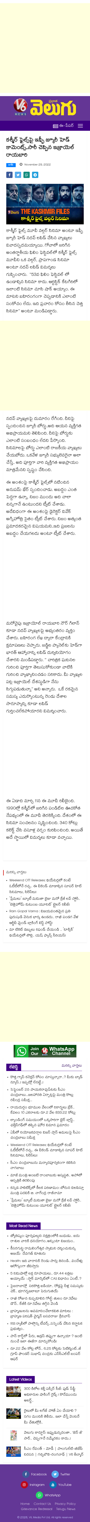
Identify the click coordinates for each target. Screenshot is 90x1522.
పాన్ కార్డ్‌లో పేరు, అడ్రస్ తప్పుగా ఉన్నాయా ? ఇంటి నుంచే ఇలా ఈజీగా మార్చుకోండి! (46, 1339)
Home (25, 1504)
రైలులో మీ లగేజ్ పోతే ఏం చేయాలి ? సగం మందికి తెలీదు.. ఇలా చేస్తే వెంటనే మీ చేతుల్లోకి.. (52, 1417)
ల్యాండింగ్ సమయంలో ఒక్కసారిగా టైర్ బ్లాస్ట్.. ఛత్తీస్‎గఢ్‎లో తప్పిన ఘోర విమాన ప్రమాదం (42, 1123)
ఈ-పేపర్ (66, 126)
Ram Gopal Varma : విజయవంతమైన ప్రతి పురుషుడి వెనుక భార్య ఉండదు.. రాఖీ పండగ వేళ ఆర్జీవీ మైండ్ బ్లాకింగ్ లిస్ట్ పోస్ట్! (43, 917)
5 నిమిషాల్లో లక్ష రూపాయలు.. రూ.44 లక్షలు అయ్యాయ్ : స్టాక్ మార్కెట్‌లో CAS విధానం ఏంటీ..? (45, 1276)
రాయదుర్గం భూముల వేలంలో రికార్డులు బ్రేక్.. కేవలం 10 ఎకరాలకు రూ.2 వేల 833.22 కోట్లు (43, 1110)
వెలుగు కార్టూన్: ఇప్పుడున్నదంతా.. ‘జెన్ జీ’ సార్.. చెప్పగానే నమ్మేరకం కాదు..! (53, 1436)
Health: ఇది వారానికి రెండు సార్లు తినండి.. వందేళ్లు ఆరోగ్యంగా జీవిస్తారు (46, 1264)
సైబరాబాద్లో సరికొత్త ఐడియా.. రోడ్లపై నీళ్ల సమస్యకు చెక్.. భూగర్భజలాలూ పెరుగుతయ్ (47, 1289)
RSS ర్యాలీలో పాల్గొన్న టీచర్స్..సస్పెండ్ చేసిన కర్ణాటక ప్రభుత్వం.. (46, 1326)
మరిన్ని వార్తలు (72, 1066)
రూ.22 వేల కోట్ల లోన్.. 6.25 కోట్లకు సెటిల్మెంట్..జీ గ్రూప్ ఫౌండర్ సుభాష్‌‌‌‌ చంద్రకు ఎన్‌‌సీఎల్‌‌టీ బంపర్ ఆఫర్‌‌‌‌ (45, 1354)
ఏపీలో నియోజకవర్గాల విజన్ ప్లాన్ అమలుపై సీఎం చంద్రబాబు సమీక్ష (45, 1135)
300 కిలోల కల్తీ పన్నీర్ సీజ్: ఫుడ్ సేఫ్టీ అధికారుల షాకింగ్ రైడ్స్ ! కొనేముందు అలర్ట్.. (50, 1395)
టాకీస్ (11, 165)
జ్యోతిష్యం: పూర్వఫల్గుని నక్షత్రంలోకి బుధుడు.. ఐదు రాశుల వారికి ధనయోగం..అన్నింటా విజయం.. (45, 1239)
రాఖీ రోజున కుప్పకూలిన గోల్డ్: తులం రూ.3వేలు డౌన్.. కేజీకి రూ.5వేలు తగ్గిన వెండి (43, 1301)
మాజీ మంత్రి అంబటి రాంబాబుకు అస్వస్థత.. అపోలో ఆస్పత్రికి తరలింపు (46, 1178)
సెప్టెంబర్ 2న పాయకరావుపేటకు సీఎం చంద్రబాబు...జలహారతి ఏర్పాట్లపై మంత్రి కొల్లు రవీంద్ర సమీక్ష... (41, 1095)
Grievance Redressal (36, 1510)
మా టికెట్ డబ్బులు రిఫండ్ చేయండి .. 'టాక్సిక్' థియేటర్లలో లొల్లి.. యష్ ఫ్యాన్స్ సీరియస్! (41, 933)
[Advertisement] (45, 48)
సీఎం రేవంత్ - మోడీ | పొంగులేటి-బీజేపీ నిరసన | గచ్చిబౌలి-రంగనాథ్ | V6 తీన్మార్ (54, 1452)
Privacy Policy (65, 1504)
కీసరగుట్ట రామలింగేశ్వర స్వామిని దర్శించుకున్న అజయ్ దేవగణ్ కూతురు (43, 1251)
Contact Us (42, 1504)
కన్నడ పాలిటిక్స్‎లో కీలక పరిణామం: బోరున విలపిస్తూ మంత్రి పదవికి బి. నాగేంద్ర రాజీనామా (47, 1191)
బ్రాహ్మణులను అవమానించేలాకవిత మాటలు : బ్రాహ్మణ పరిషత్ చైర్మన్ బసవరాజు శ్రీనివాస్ (41, 1314)
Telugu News (65, 1510)
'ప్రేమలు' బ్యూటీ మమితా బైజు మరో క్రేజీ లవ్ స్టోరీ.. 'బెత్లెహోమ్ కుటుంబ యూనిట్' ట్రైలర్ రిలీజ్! (44, 902)
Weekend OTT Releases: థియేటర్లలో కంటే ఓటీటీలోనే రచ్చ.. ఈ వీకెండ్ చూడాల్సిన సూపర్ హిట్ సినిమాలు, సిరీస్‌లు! (45, 887)
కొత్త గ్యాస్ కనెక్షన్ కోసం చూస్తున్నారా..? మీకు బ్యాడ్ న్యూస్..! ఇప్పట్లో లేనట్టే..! (46, 1080)
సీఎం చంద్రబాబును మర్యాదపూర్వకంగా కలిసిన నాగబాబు (43, 1165)
